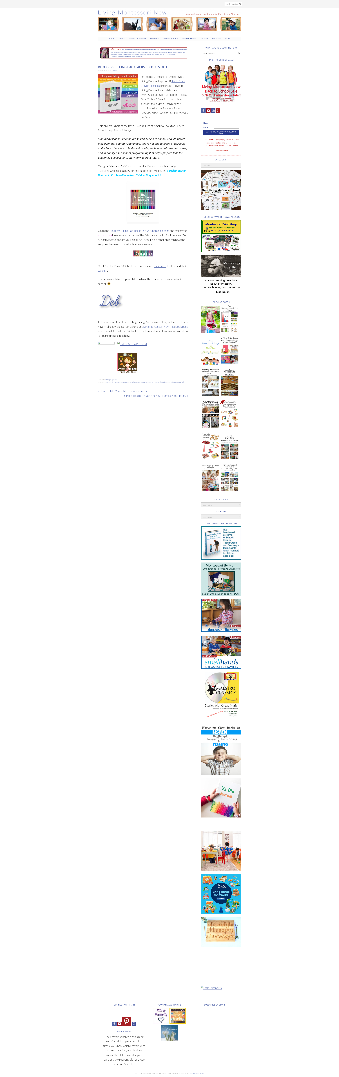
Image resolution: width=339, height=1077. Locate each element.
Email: (206, 127)
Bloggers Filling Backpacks (113, 382)
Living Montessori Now (169, 21)
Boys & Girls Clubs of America (149, 382)
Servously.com (197, 1073)
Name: (206, 123)
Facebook (160, 266)
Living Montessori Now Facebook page (165, 326)
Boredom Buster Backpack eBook (130, 382)
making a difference (164, 382)
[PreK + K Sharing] (178, 1022)
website (102, 270)
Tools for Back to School (177, 382)
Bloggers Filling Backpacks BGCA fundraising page (139, 230)
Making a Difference (111, 380)
